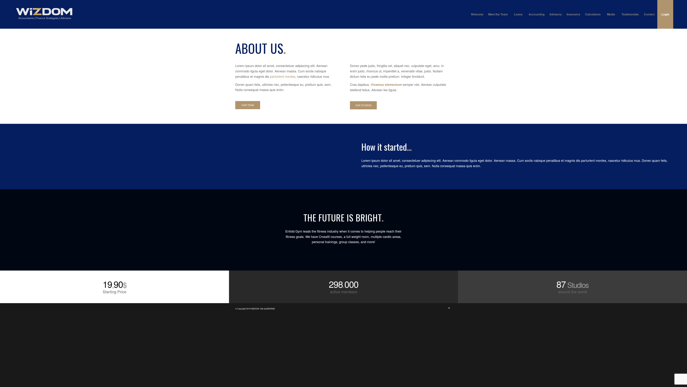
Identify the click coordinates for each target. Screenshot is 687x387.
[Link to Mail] (449, 307)
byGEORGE (269, 308)
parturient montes (282, 76)
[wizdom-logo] (44, 14)
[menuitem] (477, 14)
